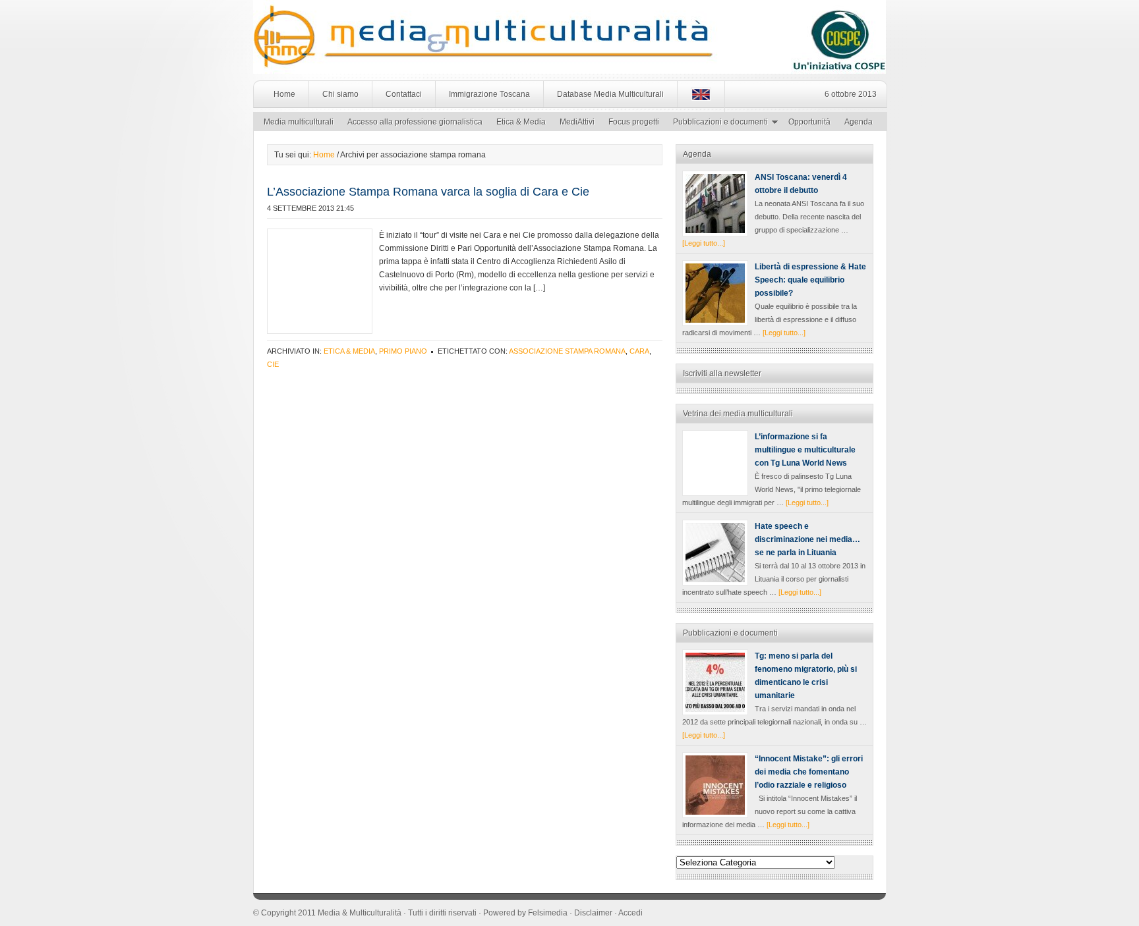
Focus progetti (633, 121)
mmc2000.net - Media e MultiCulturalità (396, 26)
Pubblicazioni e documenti (717, 123)
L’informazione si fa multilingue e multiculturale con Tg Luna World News (805, 450)
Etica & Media (521, 121)
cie (273, 364)
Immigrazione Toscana (489, 94)
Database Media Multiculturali (610, 94)
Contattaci (404, 94)
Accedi (630, 912)
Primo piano (403, 351)
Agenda (858, 121)
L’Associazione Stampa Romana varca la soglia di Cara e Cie (428, 191)
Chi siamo (340, 94)
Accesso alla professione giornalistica (414, 121)
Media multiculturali (299, 121)
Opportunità (809, 121)
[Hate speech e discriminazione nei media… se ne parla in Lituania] (715, 553)
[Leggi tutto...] (703, 243)
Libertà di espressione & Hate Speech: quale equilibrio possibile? (810, 280)
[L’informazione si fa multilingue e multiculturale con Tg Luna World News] (715, 463)
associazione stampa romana (567, 351)
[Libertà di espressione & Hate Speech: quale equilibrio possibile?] (715, 293)
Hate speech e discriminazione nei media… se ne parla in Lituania (807, 539)
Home (284, 94)
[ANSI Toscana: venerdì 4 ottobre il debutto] (715, 203)
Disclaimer (593, 912)
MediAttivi (577, 121)
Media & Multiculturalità (359, 912)
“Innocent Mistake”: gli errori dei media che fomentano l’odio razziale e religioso (809, 772)
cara (639, 351)
